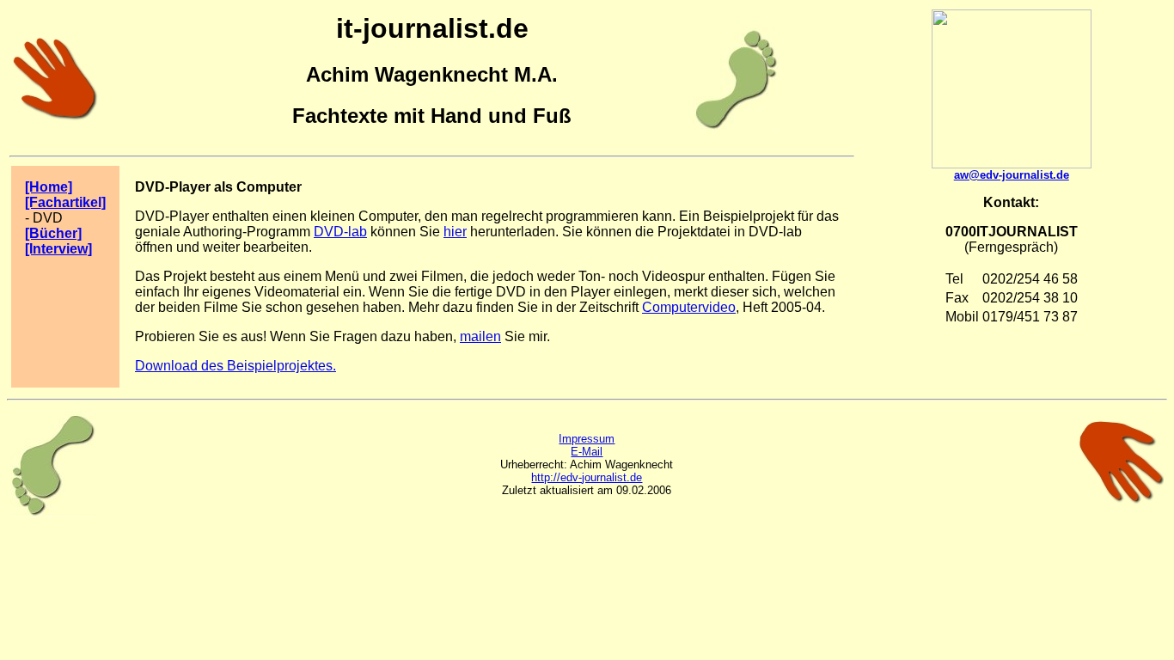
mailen (480, 336)
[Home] (48, 187)
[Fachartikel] (65, 202)
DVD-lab (340, 231)
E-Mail (586, 451)
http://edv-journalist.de (586, 477)
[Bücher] (53, 233)
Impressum (587, 438)
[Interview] (58, 248)
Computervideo (689, 307)
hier (455, 231)
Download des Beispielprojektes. (235, 365)
